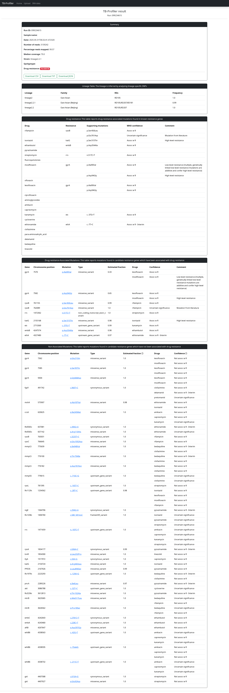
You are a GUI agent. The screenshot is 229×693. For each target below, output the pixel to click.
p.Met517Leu (76, 598)
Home (19, 3)
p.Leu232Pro (75, 554)
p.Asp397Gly (75, 627)
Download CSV (32, 76)
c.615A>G (74, 676)
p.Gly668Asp (75, 378)
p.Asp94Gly (67, 293)
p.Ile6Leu (74, 583)
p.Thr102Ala (75, 593)
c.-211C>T (74, 662)
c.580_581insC (76, 515)
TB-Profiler (8, 3)
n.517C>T (66, 313)
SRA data (36, 3)
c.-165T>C (74, 485)
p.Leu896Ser (75, 569)
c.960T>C (74, 387)
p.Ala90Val (66, 272)
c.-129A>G (74, 573)
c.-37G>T (66, 325)
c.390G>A (74, 427)
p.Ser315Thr (67, 320)
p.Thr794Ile (75, 456)
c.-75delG (74, 647)
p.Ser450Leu (67, 303)
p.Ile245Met (75, 412)
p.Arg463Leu (75, 564)
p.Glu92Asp (75, 681)
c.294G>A (74, 510)
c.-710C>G (74, 475)
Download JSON (66, 76)
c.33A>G (73, 559)
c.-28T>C (74, 490)
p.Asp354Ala (67, 330)
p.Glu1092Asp (76, 441)
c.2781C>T (74, 617)
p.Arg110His (75, 431)
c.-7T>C (65, 335)
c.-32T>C (74, 588)
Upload (27, 3)
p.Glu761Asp (67, 308)
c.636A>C (74, 549)
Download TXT (48, 76)
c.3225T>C (74, 436)
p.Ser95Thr (75, 368)
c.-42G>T (74, 632)
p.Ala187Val (75, 402)
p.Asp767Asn (76, 466)
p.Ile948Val (75, 446)
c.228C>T (74, 622)
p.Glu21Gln (75, 358)
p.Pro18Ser (75, 608)
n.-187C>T (74, 529)
